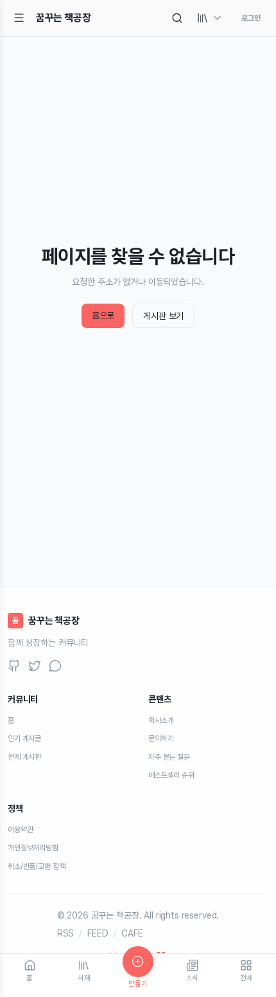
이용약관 (20, 829)
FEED (97, 933)
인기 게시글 (24, 738)
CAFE (131, 933)
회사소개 (160, 720)
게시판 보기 (163, 316)
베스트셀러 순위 (171, 775)
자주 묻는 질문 (169, 757)
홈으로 (103, 315)
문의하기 (160, 738)
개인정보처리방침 (33, 847)
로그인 (251, 18)
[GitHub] (14, 665)
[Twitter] (34, 665)
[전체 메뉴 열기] (19, 18)
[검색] (177, 18)
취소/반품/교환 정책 (36, 866)
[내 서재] (210, 18)
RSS (65, 933)
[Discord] (55, 665)
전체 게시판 (24, 757)
